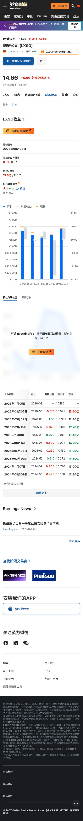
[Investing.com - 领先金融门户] (18, 6)
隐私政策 (7, 784)
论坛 (76, 95)
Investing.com (11, 529)
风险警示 (7, 796)
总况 (6, 95)
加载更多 (41, 492)
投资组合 (8, 678)
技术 (65, 95)
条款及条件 (9, 771)
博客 (5, 663)
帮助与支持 (51, 678)
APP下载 (8, 670)
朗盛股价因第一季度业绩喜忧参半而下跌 (31, 523)
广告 (47, 670)
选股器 (18, 16)
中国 (30, 16)
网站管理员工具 (12, 686)
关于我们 (50, 663)
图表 (17, 95)
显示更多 (74, 541)
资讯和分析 (32, 95)
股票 (7, 16)
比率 (5, 104)
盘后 (76, 16)
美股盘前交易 (60, 16)
